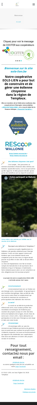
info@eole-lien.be (18, 362)
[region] (18, 50)
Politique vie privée (29, 392)
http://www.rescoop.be (18, 153)
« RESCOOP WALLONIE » (10, 107)
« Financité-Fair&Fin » (24, 109)
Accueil (18, 22)
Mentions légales (30, 389)
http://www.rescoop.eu (18, 155)
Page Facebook (18, 383)
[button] (15, 60)
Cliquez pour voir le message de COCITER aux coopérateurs (18, 43)
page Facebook (20, 366)
